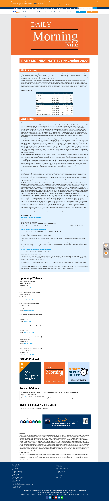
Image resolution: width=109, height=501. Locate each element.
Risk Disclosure (40, 494)
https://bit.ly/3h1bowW (29, 321)
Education (54, 12)
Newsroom (58, 477)
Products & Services (28, 12)
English (17, 8)
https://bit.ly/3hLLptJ (29, 288)
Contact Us (55, 8)
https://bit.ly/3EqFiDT (29, 354)
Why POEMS (15, 466)
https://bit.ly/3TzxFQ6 (29, 332)
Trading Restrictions (16, 475)
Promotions (62, 12)
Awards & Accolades (60, 472)
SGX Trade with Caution (17, 477)
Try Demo (74, 8)
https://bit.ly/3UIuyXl (28, 343)
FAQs (61, 8)
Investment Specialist (60, 475)
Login (95, 8)
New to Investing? (16, 480)
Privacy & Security (31, 494)
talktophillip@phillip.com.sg (62, 468)
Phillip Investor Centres (61, 469)
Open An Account (92, 11)
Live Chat (34, 8)
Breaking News (28, 119)
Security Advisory (85, 494)
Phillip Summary (29, 70)
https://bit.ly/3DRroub (29, 310)
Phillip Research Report (22, 16)
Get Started (70, 12)
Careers (57, 474)
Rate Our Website (16, 483)
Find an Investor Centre (44, 8)
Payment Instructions (17, 471)
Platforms (40, 12)
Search (67, 8)
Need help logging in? (17, 472)
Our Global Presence (60, 471)
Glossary (14, 481)
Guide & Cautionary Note (61, 494)
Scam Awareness (16, 487)
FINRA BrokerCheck (16, 486)
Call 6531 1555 (26, 8)
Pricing (47, 12)
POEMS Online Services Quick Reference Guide (22, 484)
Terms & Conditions (49, 494)
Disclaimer (22, 494)
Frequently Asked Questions (18, 478)
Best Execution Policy (74, 494)
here (25, 396)
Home (14, 16)
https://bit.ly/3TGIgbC (29, 299)
